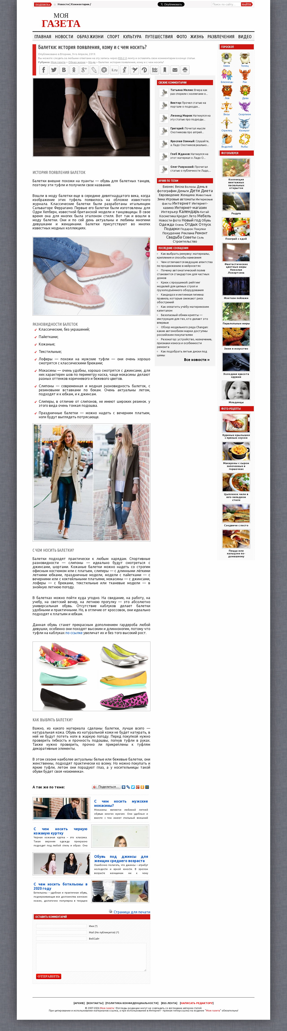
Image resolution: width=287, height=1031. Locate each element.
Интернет (181, 203)
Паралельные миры (236, 323)
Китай (204, 212)
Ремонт (201, 233)
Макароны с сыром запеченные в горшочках (236, 466)
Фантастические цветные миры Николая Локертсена (236, 268)
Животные (203, 195)
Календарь (189, 211)
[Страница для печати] (110, 912)
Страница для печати (132, 912)
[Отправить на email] (174, 69)
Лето (192, 216)
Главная (42, 36)
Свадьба (174, 237)
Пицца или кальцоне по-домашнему (236, 553)
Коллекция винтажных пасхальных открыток (236, 183)
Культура (132, 36)
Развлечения (221, 36)
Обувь (206, 220)
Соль (200, 237)
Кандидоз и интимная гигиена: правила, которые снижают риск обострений (180, 298)
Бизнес (168, 186)
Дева (245, 98)
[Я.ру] (124, 69)
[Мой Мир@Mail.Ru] (104, 69)
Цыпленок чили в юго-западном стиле (236, 497)
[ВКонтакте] (63, 69)
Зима (161, 199)
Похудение (171, 233)
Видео (245, 36)
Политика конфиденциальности (131, 1003)
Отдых (191, 224)
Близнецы (227, 82)
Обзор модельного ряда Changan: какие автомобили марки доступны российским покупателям (182, 330)
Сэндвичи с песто (236, 525)
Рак (245, 82)
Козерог (244, 130)
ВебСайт (94, 938)
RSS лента (169, 1003)
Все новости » (197, 360)
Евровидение (169, 195)
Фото (181, 36)
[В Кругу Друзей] (144, 69)
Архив (79, 1003)
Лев (227, 98)
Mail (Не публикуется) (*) (104, 932)
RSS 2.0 (122, 58)
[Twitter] (53, 69)
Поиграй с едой (236, 238)
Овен (226, 65)
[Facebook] (43, 69)
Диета (207, 190)
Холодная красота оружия (236, 375)
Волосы (190, 186)
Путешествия (159, 36)
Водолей (227, 146)
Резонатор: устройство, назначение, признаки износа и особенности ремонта (184, 343)
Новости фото (170, 220)
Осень (179, 224)
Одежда (166, 224)
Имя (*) (93, 926)
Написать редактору (197, 1003)
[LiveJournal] (94, 69)
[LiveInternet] (114, 69)
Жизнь (197, 36)
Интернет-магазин (191, 208)
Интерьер (169, 212)
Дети (195, 190)
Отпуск (205, 224)
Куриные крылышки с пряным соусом (236, 436)
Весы (227, 114)
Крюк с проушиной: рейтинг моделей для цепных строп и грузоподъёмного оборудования (180, 286)
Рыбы (244, 146)
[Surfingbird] (134, 69)
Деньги (183, 191)
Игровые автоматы (180, 199)
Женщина (187, 195)
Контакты (94, 1003)
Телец (244, 65)
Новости (63, 4)
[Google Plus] (137, 787)
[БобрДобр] (154, 69)
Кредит (182, 216)
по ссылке (74, 633)
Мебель (204, 216)
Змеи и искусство (236, 348)
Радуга (236, 213)
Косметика (167, 216)
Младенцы (236, 402)
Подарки (172, 228)
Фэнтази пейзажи (236, 297)
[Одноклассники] (74, 69)
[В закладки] (164, 69)
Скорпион (245, 114)
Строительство (185, 241)
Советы (189, 237)
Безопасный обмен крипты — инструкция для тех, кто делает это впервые (182, 318)
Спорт (113, 36)
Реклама (187, 233)
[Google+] (84, 69)
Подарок (186, 229)
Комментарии (80, 4)
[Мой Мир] (147, 787)
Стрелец (227, 130)
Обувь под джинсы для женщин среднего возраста (121, 858)
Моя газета (107, 1008)
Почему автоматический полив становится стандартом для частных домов (183, 274)
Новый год (191, 220)
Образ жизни (90, 36)
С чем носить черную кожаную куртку (60, 831)
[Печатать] (184, 69)
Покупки (200, 229)
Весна (179, 186)
